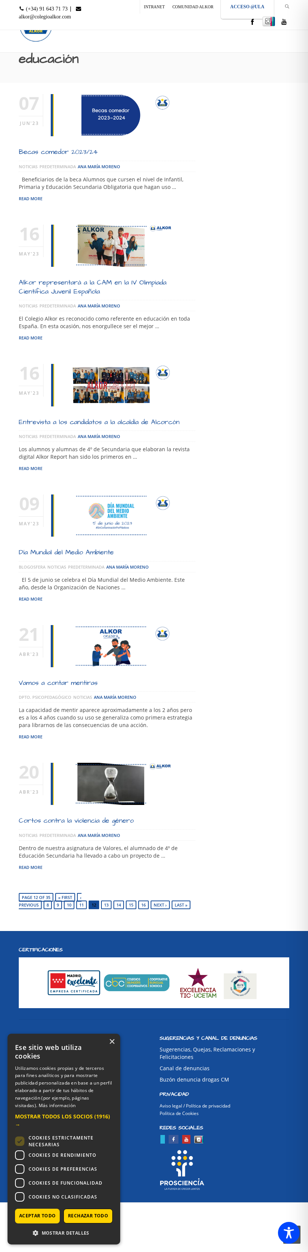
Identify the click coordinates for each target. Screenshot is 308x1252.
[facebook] (252, 22)
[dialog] (64, 1139)
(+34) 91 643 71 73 (46, 9)
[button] (64, 1120)
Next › (160, 905)
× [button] (112, 1042)
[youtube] (284, 22)
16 (143, 905)
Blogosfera (32, 567)
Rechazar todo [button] (88, 1215)
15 (131, 905)
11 (81, 905)
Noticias (28, 166)
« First (65, 897)
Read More (30, 198)
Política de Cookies (179, 1113)
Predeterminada (57, 166)
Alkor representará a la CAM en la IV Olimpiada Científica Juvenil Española (92, 287)
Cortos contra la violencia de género (76, 820)
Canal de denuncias (185, 1068)
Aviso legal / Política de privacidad (195, 1106)
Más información (57, 1105)
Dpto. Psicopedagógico (45, 697)
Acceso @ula (247, 6)
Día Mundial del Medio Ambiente (66, 552)
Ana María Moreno (99, 166)
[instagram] (269, 21)
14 (118, 905)
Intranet (154, 7)
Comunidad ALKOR (192, 7)
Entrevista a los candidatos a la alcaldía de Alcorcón (99, 422)
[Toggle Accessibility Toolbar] (288, 1232)
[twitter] (162, 1139)
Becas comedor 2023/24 (58, 152)
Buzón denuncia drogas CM (194, 1079)
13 (106, 905)
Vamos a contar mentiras (58, 683)
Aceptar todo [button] (37, 1215)
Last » (181, 905)
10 (69, 905)
